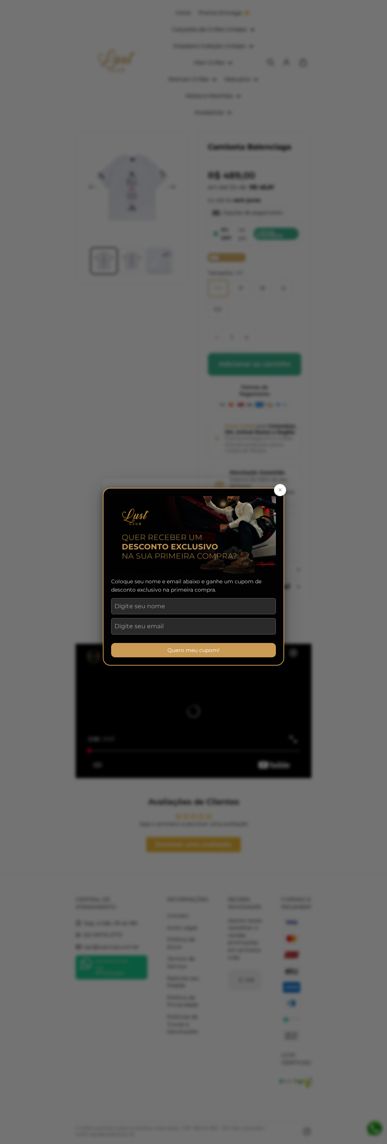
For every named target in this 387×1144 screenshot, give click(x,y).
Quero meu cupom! (193, 650)
